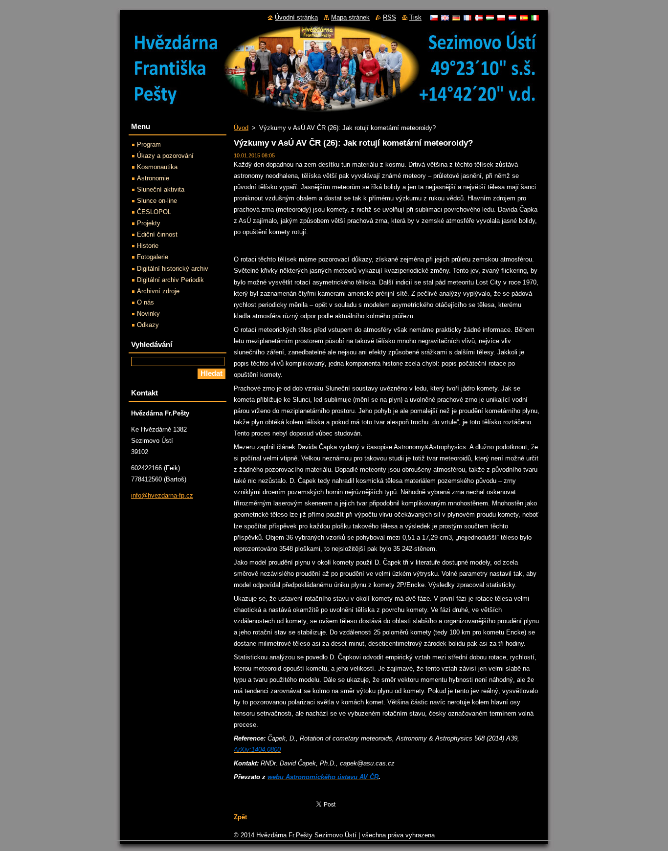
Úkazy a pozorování (165, 155)
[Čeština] (434, 18)
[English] (445, 18)
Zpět (240, 817)
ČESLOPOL (154, 212)
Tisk (415, 17)
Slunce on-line (157, 200)
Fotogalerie (152, 257)
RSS (389, 17)
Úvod (241, 127)
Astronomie (153, 178)
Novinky (148, 313)
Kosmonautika (157, 167)
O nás (145, 302)
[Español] (524, 18)
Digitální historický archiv (172, 268)
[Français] (467, 18)
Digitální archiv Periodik (170, 280)
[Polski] (501, 18)
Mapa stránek (350, 17)
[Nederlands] (512, 18)
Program (149, 144)
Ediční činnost (157, 234)
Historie (147, 245)
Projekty (148, 223)
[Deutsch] (456, 18)
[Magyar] (490, 18)
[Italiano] (535, 18)
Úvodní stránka (296, 17)
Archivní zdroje (158, 291)
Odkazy (148, 324)
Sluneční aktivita (160, 189)
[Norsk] (479, 18)
